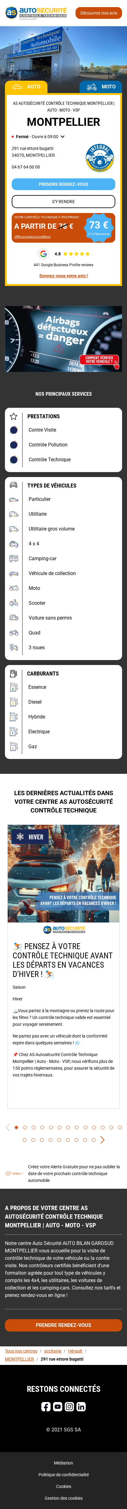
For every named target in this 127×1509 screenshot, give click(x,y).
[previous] (8, 1127)
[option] (63, 967)
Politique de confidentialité (64, 1474)
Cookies (63, 1486)
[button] (38, 136)
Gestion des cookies (64, 1498)
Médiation (63, 1462)
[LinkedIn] (81, 1406)
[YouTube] (57, 1406)
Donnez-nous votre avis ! (63, 275)
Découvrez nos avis (98, 13)
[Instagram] (69, 1406)
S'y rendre (63, 201)
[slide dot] (16, 1127)
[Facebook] (46, 1406)
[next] (102, 1140)
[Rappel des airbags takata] (63, 339)
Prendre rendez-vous (63, 184)
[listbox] (63, 967)
